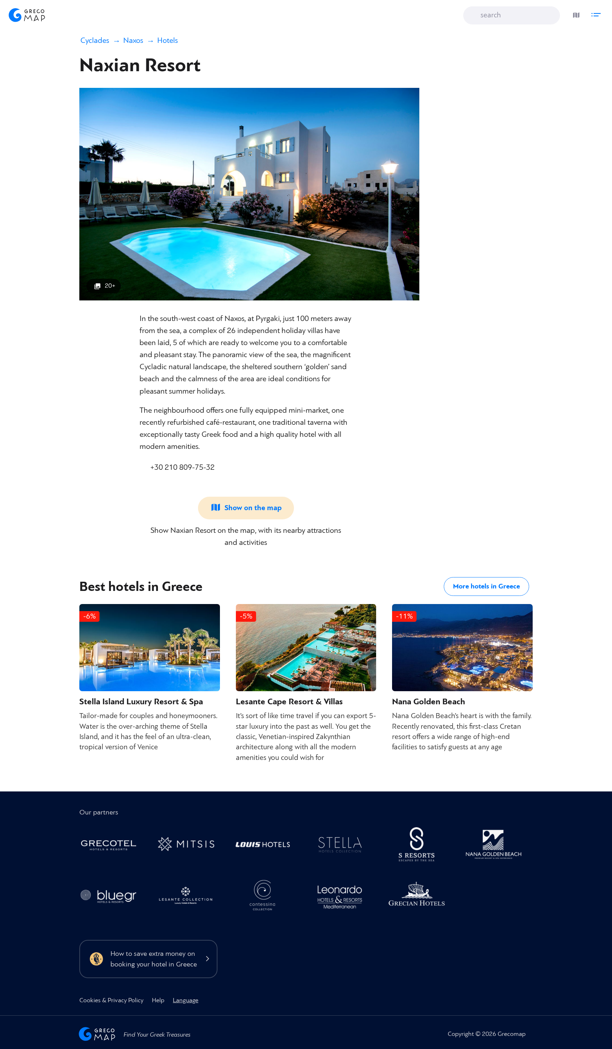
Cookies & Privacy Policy (111, 1000)
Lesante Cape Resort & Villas (289, 701)
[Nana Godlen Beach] (497, 846)
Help (158, 1000)
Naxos (133, 40)
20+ (110, 285)
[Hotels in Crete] (420, 846)
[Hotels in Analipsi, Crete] (343, 846)
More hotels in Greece (486, 586)
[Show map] (574, 13)
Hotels (167, 40)
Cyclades (94, 40)
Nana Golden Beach (428, 701)
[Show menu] (598, 13)
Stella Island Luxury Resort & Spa (141, 701)
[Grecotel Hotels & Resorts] (112, 846)
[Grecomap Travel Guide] (26, 15)
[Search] (473, 15)
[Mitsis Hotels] (189, 846)
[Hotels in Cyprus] (266, 846)
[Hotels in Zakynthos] (189, 898)
